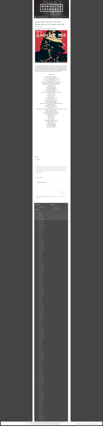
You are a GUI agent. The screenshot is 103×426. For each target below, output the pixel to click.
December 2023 (41, 266)
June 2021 (40, 321)
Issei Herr (59, 168)
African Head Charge (49, 166)
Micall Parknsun (49, 169)
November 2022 (41, 290)
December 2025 (41, 222)
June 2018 (40, 387)
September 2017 (41, 403)
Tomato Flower (60, 170)
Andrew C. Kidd (62, 166)
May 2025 (40, 235)
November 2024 (41, 246)
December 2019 (41, 354)
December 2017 (41, 398)
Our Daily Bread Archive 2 (43, 16)
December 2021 (41, 310)
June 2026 (40, 211)
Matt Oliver (44, 169)
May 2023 (40, 279)
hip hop (56, 168)
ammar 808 (58, 166)
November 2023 (41, 268)
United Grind (65, 170)
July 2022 (40, 297)
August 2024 (41, 251)
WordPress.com (57, 206)
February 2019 (41, 372)
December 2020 (41, 332)
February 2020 (41, 350)
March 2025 (41, 239)
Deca (54, 167)
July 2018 (40, 385)
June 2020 (40, 343)
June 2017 (40, 409)
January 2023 (41, 286)
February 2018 (41, 394)
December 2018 (41, 376)
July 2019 (40, 363)
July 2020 (40, 341)
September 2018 (41, 381)
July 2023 (40, 275)
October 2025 (41, 226)
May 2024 (40, 257)
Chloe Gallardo (46, 167)
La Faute (63, 168)
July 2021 (40, 319)
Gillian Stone (43, 168)
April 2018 (40, 390)
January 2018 (41, 396)
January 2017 (41, 418)
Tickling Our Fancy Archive (56, 17)
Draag (62, 167)
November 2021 (41, 312)
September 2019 (41, 359)
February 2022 (41, 306)
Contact (36, 17)
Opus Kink (44, 170)
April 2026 (40, 215)
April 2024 (40, 259)
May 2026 (40, 213)
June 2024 (40, 255)
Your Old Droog (38, 171)
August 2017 (41, 405)
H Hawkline (53, 168)
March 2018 (41, 392)
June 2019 (40, 365)
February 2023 (41, 284)
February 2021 (41, 328)
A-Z (65, 16)
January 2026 (41, 220)
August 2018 (41, 383)
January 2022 (41, 308)
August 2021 (41, 317)
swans (56, 170)
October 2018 (41, 379)
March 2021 (41, 326)
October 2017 (41, 401)
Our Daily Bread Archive (44, 17)
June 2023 (40, 277)
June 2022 (40, 299)
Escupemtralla (38, 168)
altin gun (54, 166)
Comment (61, 192)
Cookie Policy (56, 423)
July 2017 (40, 407)
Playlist (47, 170)
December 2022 (41, 288)
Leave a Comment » (39, 172)
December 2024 (41, 244)
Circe (52, 167)
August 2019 (41, 361)
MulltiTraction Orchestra (59, 169)
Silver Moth (53, 170)
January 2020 (41, 352)
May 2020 (40, 345)
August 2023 (41, 273)
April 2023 (40, 281)
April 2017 (40, 412)
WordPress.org (56, 208)
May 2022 (40, 301)
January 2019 (41, 374)
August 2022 (41, 295)
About (62, 16)
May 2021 (40, 323)
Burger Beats (41, 167)
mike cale (53, 169)
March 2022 (41, 304)
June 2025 (40, 233)
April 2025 (40, 237)
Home (36, 16)
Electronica (65, 167)
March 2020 (41, 348)
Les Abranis (41, 169)
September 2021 (41, 315)
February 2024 (41, 262)
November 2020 (41, 334)
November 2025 (41, 224)
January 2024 (41, 264)
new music (40, 170)
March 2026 (41, 217)
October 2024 (41, 248)
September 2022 (41, 293)
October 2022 (41, 292)
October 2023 (41, 270)
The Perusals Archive (54, 16)
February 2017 (41, 416)
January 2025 (41, 242)
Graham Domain (48, 168)
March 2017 (41, 414)
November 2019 (41, 356)
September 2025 (41, 228)
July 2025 (40, 231)
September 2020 (41, 337)
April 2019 (40, 368)
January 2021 (41, 330)
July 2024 (40, 253)
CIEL (50, 167)
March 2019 (41, 370)
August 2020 (41, 339)
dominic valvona (57, 167)
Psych (50, 170)
